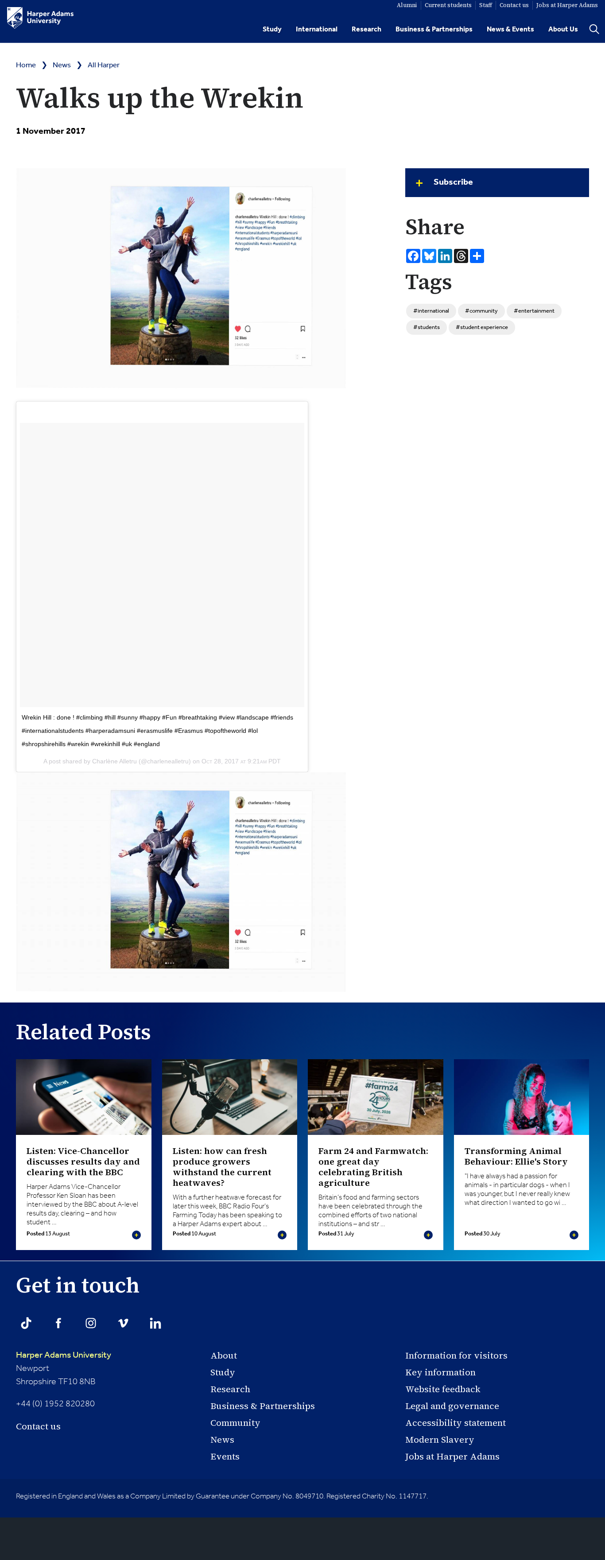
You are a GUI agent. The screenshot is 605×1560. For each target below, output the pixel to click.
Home (26, 65)
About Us (563, 29)
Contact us (38, 1426)
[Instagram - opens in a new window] (91, 1323)
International (316, 29)
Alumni (407, 5)
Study (272, 29)
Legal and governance (452, 1406)
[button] (497, 182)
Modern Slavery (439, 1439)
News (62, 65)
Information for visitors (456, 1355)
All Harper (104, 65)
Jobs (567, 5)
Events (225, 1456)
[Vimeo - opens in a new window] (123, 1323)
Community (235, 1423)
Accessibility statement (455, 1423)
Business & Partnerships (434, 29)
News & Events (510, 29)
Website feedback (443, 1389)
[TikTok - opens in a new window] (26, 1323)
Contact (514, 5)
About (223, 1355)
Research (366, 29)
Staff (485, 5)
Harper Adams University (63, 1355)
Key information (440, 1372)
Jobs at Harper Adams (452, 1456)
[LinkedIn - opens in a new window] (155, 1323)
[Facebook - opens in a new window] (58, 1323)
